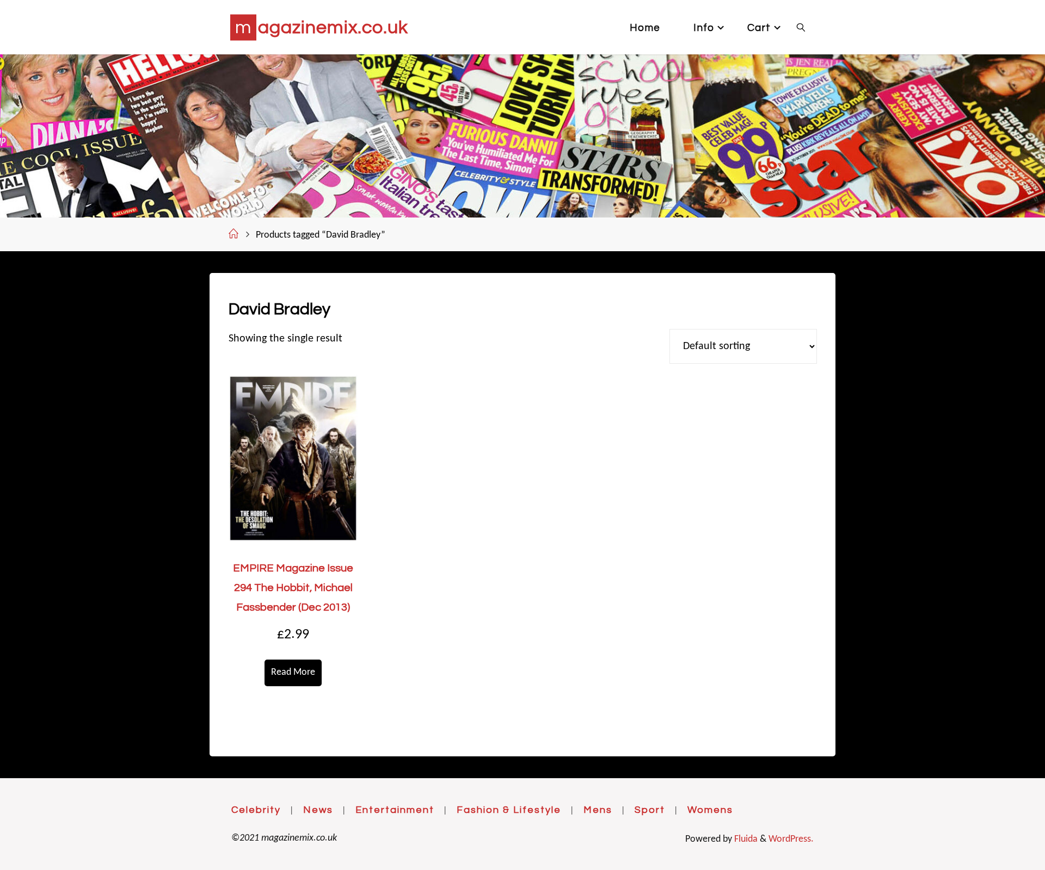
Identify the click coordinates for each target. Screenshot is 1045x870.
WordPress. (791, 839)
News (318, 810)
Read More (293, 672)
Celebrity (256, 810)
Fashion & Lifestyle (509, 810)
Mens (597, 810)
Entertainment (394, 810)
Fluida (745, 839)
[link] (800, 27)
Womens (710, 810)
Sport (650, 810)
